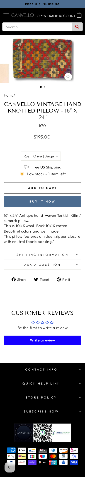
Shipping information (42, 254)
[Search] (77, 27)
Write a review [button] (42, 340)
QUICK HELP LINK (41, 383)
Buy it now (42, 201)
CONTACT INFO (41, 369)
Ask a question (42, 264)
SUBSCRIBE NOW (41, 411)
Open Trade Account (56, 16)
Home (9, 95)
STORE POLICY (41, 397)
